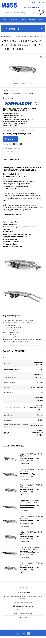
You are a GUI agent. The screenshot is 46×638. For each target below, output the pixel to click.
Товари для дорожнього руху (23, 613)
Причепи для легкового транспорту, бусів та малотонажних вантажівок (23, 597)
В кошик (11, 139)
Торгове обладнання (23, 592)
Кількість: (8, 144)
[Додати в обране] (41, 57)
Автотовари (23, 617)
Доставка (32, 20)
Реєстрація (41, 2)
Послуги (23, 20)
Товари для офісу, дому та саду (23, 602)
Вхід (33, 2)
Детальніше (25, 464)
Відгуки (14, 20)
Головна (5, 20)
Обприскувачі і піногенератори (23, 606)
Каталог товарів (11, 29)
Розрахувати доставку (12, 148)
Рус (38, 5)
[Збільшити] (23, 69)
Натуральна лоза (23, 610)
